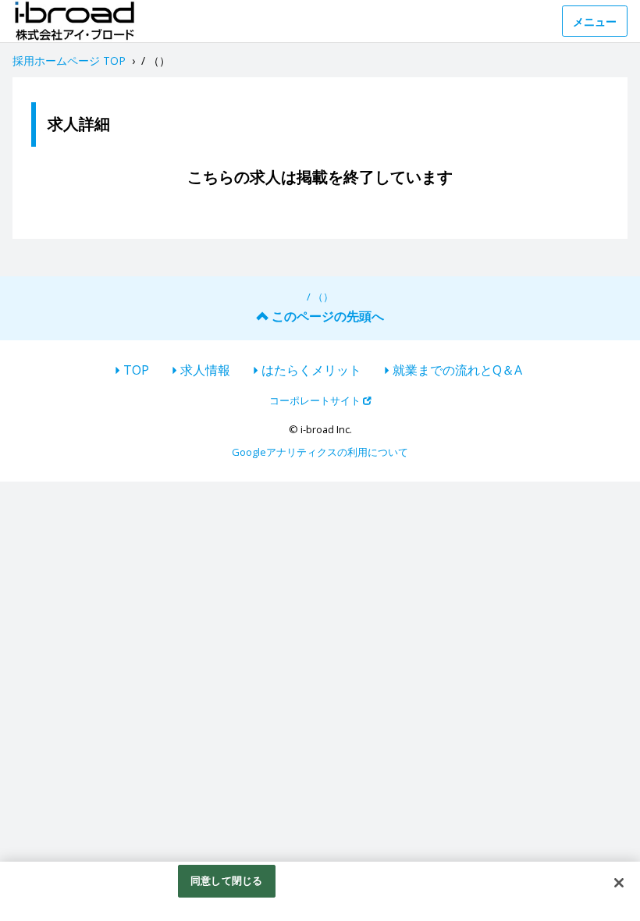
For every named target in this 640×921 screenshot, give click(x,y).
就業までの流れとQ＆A (457, 370)
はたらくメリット (311, 370)
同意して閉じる (226, 880)
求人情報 (205, 370)
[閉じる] (619, 883)
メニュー (595, 21)
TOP (136, 370)
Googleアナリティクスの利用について (320, 452)
